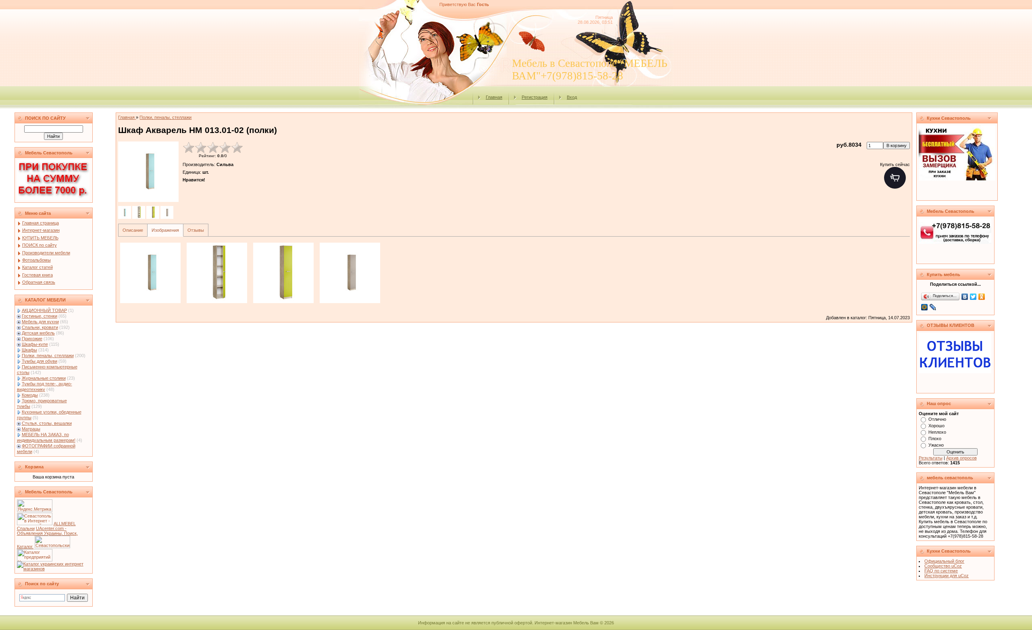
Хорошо (936, 425)
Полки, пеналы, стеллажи (48, 355)
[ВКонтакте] (965, 296)
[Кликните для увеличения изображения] (148, 171)
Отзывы (195, 230)
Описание (133, 230)
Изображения (165, 230)
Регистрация (534, 97)
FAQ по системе (941, 570)
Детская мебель (38, 333)
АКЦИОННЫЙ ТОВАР (44, 310)
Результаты (931, 457)
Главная (494, 97)
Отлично (937, 419)
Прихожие (32, 338)
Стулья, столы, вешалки (47, 423)
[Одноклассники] (982, 296)
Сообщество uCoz (943, 565)
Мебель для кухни (40, 321)
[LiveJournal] (933, 307)
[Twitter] (973, 296)
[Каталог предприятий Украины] (34, 559)
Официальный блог (944, 561)
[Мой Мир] (924, 307)
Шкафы (29, 349)
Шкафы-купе (35, 344)
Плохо (934, 438)
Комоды (30, 395)
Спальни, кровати (40, 327)
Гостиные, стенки (39, 316)
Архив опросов (961, 457)
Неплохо (937, 432)
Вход (572, 97)
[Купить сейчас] (895, 178)
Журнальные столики (44, 378)
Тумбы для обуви (39, 361)
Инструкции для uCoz (946, 575)
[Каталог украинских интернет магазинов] (53, 568)
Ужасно (936, 445)
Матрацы (31, 428)
